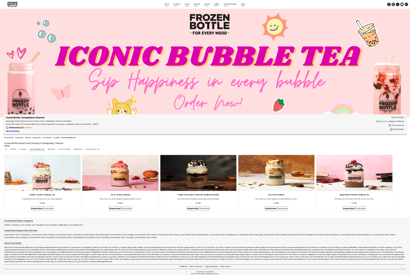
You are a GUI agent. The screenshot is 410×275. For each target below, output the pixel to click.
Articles (207, 4)
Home (167, 4)
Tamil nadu (103, 247)
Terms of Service (195, 266)
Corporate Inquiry (211, 266)
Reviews (197, 4)
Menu (243, 4)
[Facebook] (389, 4)
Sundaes (15, 225)
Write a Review (12, 131)
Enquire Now (36, 208)
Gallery (216, 4)
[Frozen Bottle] (12, 4)
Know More (48, 208)
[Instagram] (393, 4)
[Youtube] (402, 4)
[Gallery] (205, 63)
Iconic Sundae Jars (27, 225)
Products (177, 4)
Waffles (7, 225)
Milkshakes (63, 225)
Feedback (183, 266)
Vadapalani (86, 247)
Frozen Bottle (17, 235)
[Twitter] (398, 4)
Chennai (95, 247)
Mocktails (40, 225)
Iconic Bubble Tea (76, 225)
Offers (187, 4)
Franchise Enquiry (230, 4)
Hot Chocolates (51, 225)
